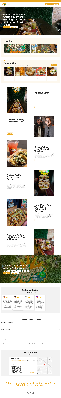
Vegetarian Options (8, 333)
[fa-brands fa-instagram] (28, 393)
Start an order (32, 372)
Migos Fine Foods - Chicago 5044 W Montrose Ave (18, 360)
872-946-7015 (14, 364)
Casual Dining (20, 337)
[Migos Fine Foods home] (4, 4)
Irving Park (40, 343)
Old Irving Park (32, 343)
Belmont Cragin (47, 343)
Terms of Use (7, 395)
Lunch (5, 337)
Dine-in (23, 337)
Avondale (51, 343)
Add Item (6, 79)
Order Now (48, 4)
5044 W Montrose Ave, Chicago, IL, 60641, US (18, 362)
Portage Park (22, 343)
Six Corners (36, 343)
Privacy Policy (12, 395)
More (22, 4)
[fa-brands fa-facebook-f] (33, 393)
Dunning (54, 343)
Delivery (32, 337)
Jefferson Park (26, 343)
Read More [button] (9, 308)
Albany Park (43, 343)
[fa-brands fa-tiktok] (30, 393)
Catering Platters (5, 339)
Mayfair (29, 343)
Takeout (29, 337)
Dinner (8, 337)
